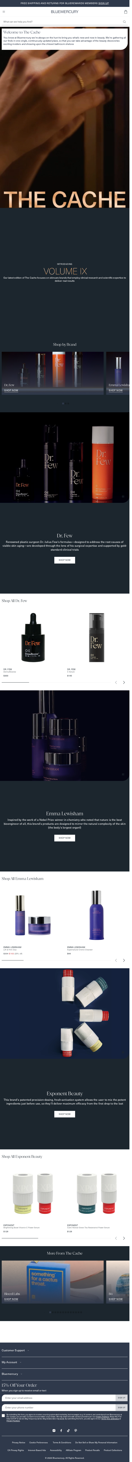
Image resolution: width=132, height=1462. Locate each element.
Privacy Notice (18, 1442)
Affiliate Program (73, 1450)
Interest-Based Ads (37, 1450)
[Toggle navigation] (4, 12)
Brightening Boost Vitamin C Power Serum (21, 1228)
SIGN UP (121, 1398)
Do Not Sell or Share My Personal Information (96, 1442)
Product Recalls (92, 1450)
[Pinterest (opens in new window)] (75, 1429)
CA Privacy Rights (16, 1450)
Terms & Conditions (62, 1442)
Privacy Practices (102, 1417)
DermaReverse (9, 672)
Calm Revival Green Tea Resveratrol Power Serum (88, 1228)
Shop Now (65, 560)
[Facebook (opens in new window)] (61, 1429)
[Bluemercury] (64, 11)
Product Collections (113, 1450)
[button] (126, 11)
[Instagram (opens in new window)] (54, 1429)
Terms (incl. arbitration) (110, 1419)
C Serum (71, 672)
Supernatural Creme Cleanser (80, 950)
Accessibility (56, 1450)
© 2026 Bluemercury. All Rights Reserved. (64, 1458)
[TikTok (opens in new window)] (68, 1429)
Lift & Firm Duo (9, 950)
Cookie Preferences (38, 1442)
